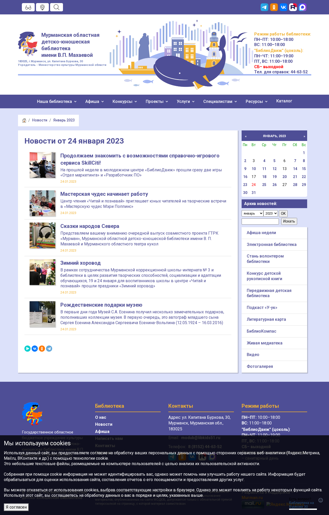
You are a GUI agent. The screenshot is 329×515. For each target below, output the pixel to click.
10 (254, 169)
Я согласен (16, 507)
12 (274, 169)
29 (304, 185)
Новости (39, 120)
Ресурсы (255, 101)
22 (304, 177)
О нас (100, 417)
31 (254, 193)
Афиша (92, 101)
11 (264, 169)
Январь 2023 (64, 120)
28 (295, 185)
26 (274, 185)
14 (295, 169)
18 (264, 177)
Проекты (155, 101)
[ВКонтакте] (35, 348)
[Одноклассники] (42, 348)
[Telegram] (49, 348)
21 (295, 177)
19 (274, 177)
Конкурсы (123, 101)
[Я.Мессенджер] (27, 348)
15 (304, 169)
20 (284, 177)
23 (245, 185)
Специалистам (218, 101)
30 (245, 193)
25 (264, 185)
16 (245, 177)
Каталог (284, 101)
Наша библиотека (55, 101)
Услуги (184, 101)
